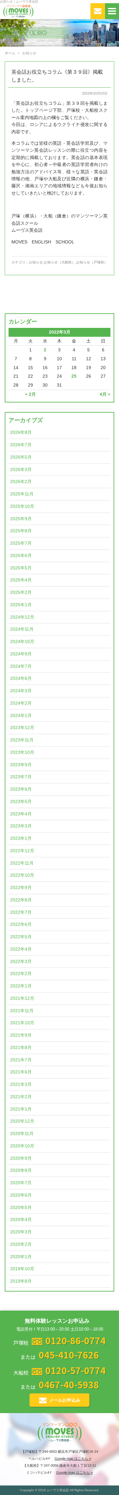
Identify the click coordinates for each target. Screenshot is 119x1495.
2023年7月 (21, 776)
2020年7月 (21, 1182)
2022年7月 (21, 912)
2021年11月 (22, 1010)
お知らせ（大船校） (59, 262)
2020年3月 (21, 1232)
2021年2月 (21, 1096)
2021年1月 (21, 1109)
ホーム (10, 53)
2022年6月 (21, 924)
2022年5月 (21, 936)
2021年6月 (21, 1072)
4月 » (105, 394)
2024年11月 (22, 629)
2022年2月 (21, 973)
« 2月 (30, 394)
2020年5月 (21, 1207)
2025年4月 (21, 580)
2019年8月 (21, 1281)
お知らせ (36, 262)
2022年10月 (22, 875)
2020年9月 (21, 1158)
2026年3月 (21, 469)
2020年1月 (21, 1256)
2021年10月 (22, 1022)
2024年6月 (21, 678)
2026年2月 (21, 481)
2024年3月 (21, 690)
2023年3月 (21, 826)
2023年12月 (22, 727)
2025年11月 (22, 494)
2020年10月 (22, 1146)
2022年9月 (21, 887)
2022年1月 (21, 986)
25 (73, 376)
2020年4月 (21, 1219)
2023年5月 (21, 801)
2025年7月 (21, 543)
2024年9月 (21, 654)
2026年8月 (21, 432)
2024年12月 (22, 617)
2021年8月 (21, 1047)
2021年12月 (22, 998)
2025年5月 (21, 568)
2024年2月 (21, 703)
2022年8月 (21, 900)
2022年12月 (22, 850)
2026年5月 (21, 457)
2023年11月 (22, 740)
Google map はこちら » (73, 1458)
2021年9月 (21, 1035)
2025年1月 (21, 604)
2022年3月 (21, 961)
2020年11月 (22, 1133)
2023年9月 (21, 764)
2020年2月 (21, 1244)
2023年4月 (21, 814)
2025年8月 (21, 530)
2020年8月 (21, 1170)
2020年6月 (21, 1195)
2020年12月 (22, 1121)
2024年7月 (21, 666)
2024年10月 (22, 641)
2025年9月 (21, 518)
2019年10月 (22, 1268)
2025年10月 (22, 506)
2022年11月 (22, 863)
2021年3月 (21, 1084)
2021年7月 (21, 1060)
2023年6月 (21, 789)
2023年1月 (21, 838)
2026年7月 (21, 444)
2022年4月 (21, 949)
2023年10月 (22, 752)
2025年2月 (21, 592)
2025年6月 (21, 555)
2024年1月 (21, 715)
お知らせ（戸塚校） (92, 262)
